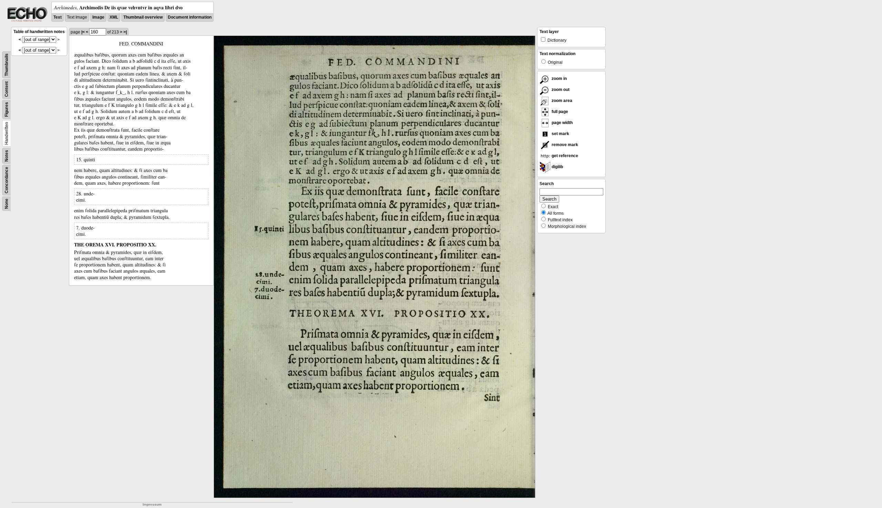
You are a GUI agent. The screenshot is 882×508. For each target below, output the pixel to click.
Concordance (6, 180)
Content (6, 89)
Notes (6, 156)
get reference (564, 155)
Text (57, 17)
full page (559, 111)
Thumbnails (6, 64)
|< (83, 32)
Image (98, 17)
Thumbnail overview (143, 17)
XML (114, 17)
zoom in (559, 78)
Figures (6, 109)
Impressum (152, 504)
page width (562, 122)
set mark (560, 133)
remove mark (564, 144)
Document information (190, 17)
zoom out (560, 89)
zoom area (561, 100)
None (6, 204)
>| (125, 32)
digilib (557, 166)
